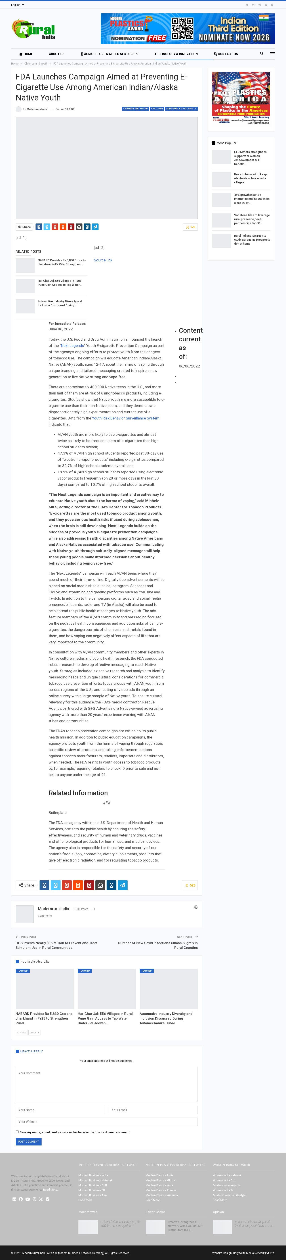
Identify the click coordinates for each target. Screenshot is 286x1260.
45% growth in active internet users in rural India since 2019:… (251, 198)
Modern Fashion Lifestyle (229, 1195)
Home (28, 54)
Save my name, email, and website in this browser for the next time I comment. (75, 1132)
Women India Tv (223, 1190)
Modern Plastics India (159, 1175)
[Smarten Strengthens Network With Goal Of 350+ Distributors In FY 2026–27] (155, 1227)
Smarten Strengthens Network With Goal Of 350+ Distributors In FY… (185, 1226)
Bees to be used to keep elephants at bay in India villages (250, 178)
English (15, 4)
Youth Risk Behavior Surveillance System (126, 418)
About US (57, 54)
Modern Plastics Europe (161, 1190)
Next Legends (72, 345)
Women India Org (224, 1180)
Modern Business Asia (92, 1195)
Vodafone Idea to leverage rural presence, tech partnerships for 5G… (252, 219)
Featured (157, 108)
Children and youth (135, 108)
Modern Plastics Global (161, 1180)
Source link (103, 260)
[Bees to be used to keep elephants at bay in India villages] (221, 179)
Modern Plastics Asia (159, 1185)
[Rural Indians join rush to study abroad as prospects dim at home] (221, 241)
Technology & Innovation (176, 54)
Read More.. (51, 1189)
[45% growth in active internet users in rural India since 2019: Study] (221, 200)
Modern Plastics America (162, 1195)
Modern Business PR (91, 1190)
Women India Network (227, 1175)
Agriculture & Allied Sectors (109, 54)
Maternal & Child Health (181, 108)
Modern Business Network (95, 1180)
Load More (85, 1200)
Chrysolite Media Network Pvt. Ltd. (254, 1253)
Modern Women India (227, 1185)
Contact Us (228, 54)
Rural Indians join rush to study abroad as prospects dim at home (252, 239)
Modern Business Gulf (92, 1185)
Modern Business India (93, 1175)
